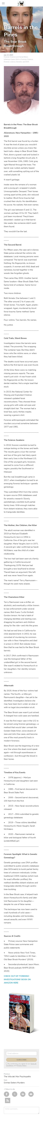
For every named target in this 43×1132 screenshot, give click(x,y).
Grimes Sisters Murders (14, 1082)
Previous (7, 1074)
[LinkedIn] (22, 1094)
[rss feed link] (7, 1100)
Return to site (10, 1089)
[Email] (31, 1094)
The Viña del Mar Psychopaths (17, 1076)
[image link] (21, 1012)
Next (5, 1080)
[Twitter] (14, 1094)
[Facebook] (6, 1094)
